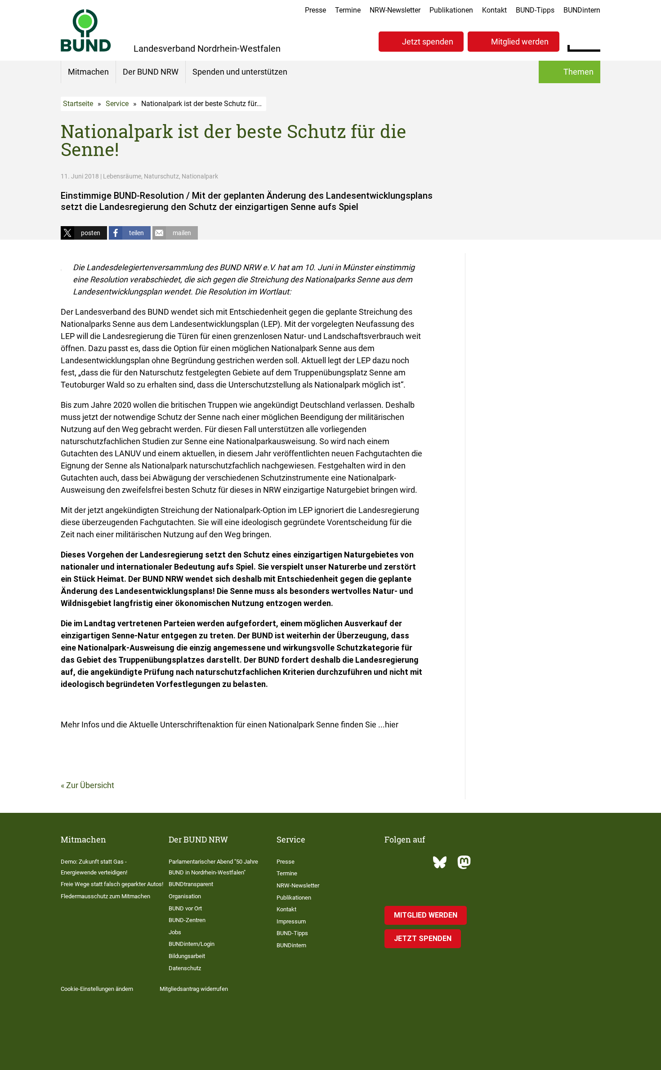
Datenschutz (185, 968)
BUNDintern (581, 10)
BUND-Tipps (535, 10)
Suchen (593, 40)
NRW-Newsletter (395, 10)
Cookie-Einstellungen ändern (97, 988)
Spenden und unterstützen (239, 71)
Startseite (78, 103)
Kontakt (494, 10)
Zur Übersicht (90, 785)
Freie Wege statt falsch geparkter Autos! (112, 884)
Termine (348, 10)
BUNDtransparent (191, 884)
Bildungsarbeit (187, 956)
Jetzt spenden (427, 41)
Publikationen (451, 10)
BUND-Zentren (187, 920)
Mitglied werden (520, 41)
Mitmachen (88, 71)
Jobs (175, 932)
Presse (315, 10)
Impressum (291, 921)
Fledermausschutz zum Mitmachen (105, 896)
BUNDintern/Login (191, 944)
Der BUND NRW (151, 71)
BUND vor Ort (185, 908)
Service (117, 103)
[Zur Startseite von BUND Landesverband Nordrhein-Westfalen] (86, 30)
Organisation (185, 896)
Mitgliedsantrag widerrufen (194, 988)
